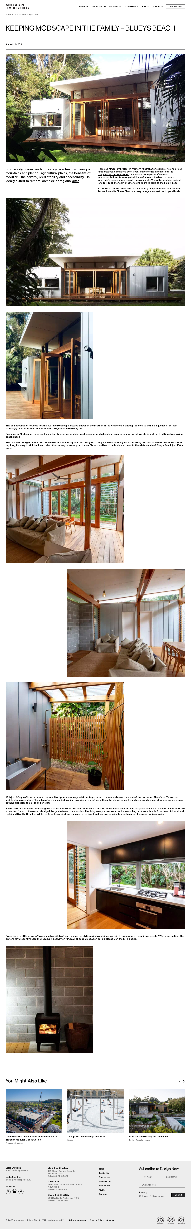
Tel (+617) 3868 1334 (58, 1200)
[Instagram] (8, 1191)
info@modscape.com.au (17, 1170)
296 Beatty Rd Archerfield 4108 (63, 1198)
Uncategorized (30, 14)
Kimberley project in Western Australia (130, 168)
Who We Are (131, 6)
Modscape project (67, 425)
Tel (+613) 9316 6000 (58, 1176)
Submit (178, 1195)
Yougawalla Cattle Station (113, 174)
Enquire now (176, 6)
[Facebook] (20, 1191)
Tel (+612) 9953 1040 (58, 1189)
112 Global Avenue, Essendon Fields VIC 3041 (62, 1172)
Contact (158, 6)
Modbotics (115, 6)
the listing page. (128, 938)
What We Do (99, 6)
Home (8, 14)
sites (75, 181)
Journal (146, 6)
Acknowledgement (78, 1220)
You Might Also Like (26, 1081)
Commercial (158, 1196)
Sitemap (110, 1220)
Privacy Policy (96, 1220)
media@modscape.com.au (18, 1180)
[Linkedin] (14, 1191)
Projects (84, 6)
